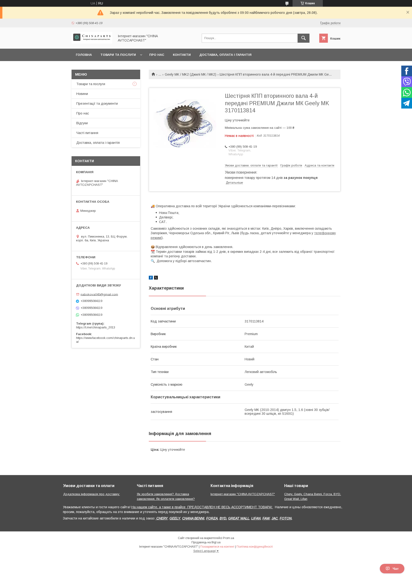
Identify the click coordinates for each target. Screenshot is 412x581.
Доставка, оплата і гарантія (225, 55)
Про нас (156, 55)
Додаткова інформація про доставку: (91, 494)
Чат (396, 569)
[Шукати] (303, 38)
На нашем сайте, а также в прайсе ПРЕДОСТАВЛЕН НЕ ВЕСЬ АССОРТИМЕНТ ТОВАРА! (202, 507)
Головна (84, 55)
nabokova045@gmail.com (99, 294)
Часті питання (87, 133)
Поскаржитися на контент (217, 546)
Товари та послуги (118, 55)
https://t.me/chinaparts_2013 (95, 327)
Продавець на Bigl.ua (206, 542)
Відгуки (82, 123)
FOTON (286, 518)
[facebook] (151, 278)
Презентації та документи (97, 103)
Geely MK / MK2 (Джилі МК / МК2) (190, 74)
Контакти (182, 55)
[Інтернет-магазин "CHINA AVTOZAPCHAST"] (92, 42)
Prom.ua (228, 538)
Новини (82, 94)
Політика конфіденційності (255, 546)
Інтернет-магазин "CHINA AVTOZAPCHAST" (243, 494)
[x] (156, 278)
